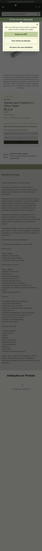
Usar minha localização (21, 41)
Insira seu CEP (21, 34)
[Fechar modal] (37, 24)
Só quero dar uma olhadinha (21, 47)
